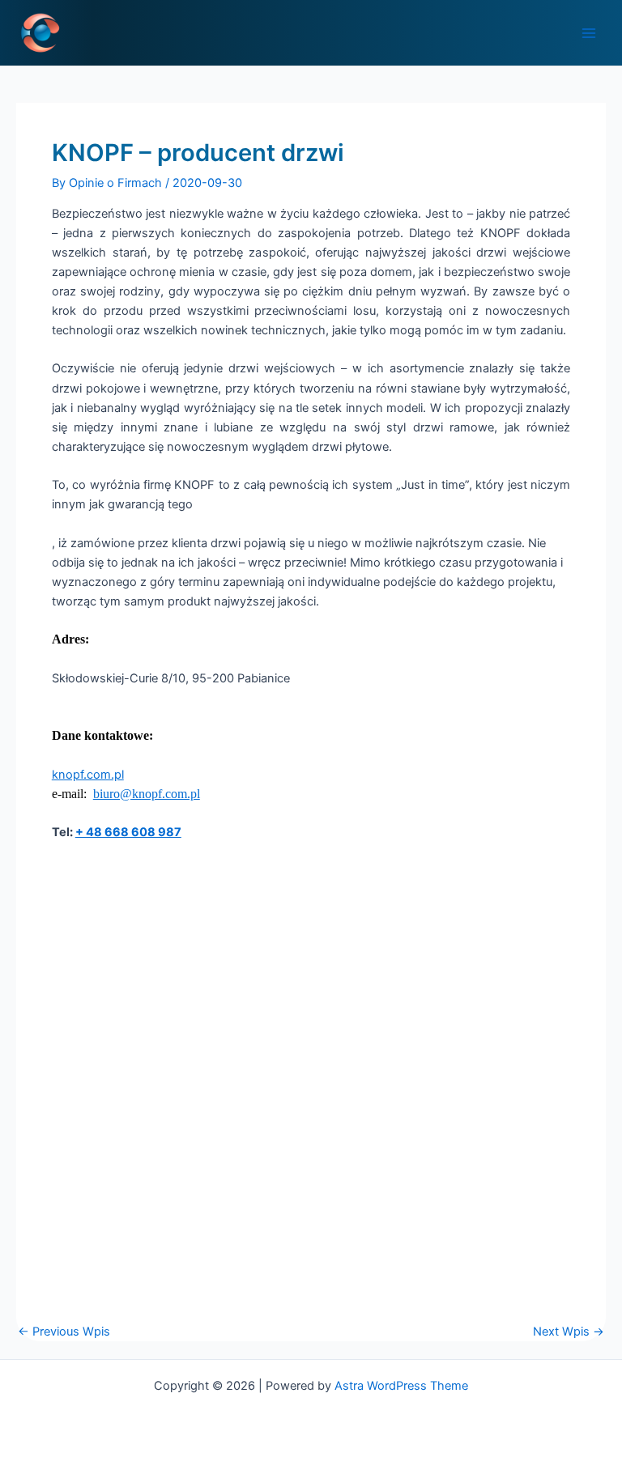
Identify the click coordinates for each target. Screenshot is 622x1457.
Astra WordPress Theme (401, 1385)
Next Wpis (568, 1332)
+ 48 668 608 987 (128, 832)
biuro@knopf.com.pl (146, 794)
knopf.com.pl (88, 774)
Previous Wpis (64, 1332)
